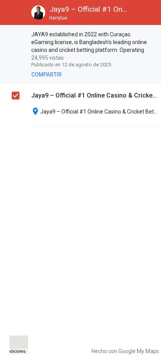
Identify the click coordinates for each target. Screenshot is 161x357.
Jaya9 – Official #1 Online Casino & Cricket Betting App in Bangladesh (94, 95)
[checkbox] (16, 35)
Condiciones (15, 351)
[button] (12, 12)
